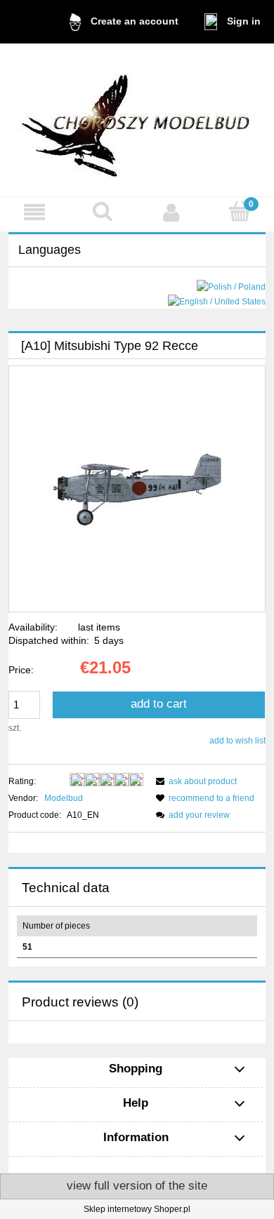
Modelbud (63, 798)
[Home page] (137, 119)
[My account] (171, 212)
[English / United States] (217, 301)
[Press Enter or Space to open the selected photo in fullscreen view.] (137, 489)
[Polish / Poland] (231, 287)
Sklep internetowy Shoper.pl (137, 1209)
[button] (34, 212)
